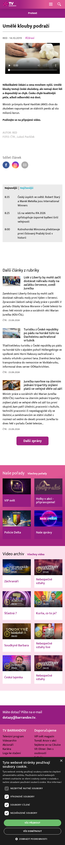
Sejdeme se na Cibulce (47, 744)
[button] (32, 839)
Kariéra (7, 749)
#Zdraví (29, 38)
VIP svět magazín (44, 736)
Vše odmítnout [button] (32, 831)
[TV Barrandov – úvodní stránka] (9, 4)
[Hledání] (59, 4)
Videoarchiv (9, 740)
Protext (32, 13)
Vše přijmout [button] (32, 822)
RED (5, 38)
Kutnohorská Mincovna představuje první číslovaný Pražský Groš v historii (39, 233)
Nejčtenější (26, 188)
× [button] (61, 760)
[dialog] (32, 801)
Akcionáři (8, 744)
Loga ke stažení (12, 753)
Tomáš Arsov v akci (45, 740)
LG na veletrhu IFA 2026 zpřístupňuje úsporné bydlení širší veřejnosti (38, 217)
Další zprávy (32, 441)
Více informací (54, 782)
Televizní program (13, 736)
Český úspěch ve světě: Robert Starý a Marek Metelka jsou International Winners (39, 201)
